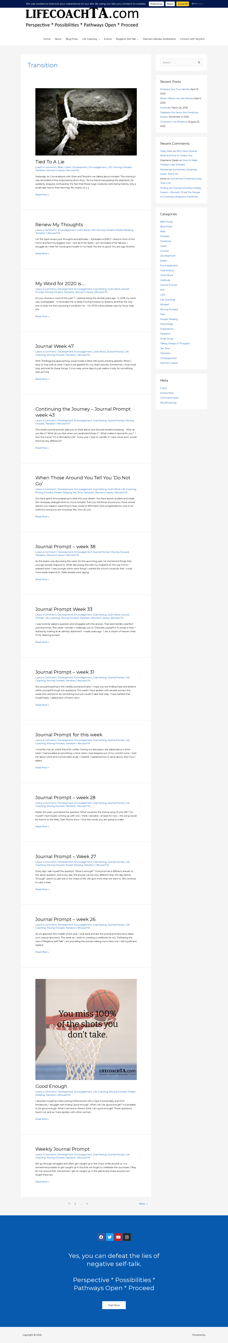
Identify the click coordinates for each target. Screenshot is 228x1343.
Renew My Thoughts (59, 224)
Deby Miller (166, 151)
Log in (163, 388)
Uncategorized (168, 358)
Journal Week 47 (54, 346)
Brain (60, 167)
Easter (163, 260)
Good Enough (51, 1086)
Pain (162, 314)
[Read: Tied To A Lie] (86, 121)
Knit (162, 290)
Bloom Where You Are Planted (177, 98)
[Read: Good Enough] (86, 1029)
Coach (67, 167)
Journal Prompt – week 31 (64, 672)
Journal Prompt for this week (68, 735)
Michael (164, 169)
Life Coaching (89, 39)
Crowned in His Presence (174, 121)
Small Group (166, 338)
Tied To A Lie (50, 162)
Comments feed (169, 397)
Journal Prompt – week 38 (65, 546)
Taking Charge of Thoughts (175, 343)
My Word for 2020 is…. (60, 283)
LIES (110, 167)
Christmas (165, 241)
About (58, 39)
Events (108, 39)
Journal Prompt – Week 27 (65, 856)
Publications (166, 329)
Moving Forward (122, 167)
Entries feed (166, 393)
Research (165, 333)
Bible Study (166, 221)
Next (143, 1203)
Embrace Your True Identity (175, 89)
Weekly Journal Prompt (62, 1149)
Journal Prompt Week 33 (63, 609)
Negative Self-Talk (126, 39)
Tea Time (78, 492)
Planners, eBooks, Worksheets (159, 39)
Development (79, 167)
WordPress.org (168, 402)
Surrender (165, 107)
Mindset (164, 304)
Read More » (42, 194)
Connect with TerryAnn (192, 39)
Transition (40, 170)
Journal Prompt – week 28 (65, 797)
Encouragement (97, 167)
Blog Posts (72, 39)
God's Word (83, 230)
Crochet (164, 251)
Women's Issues (56, 170)
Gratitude (165, 280)
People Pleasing (124, 230)
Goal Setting (100, 289)
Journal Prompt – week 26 (65, 919)
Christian (165, 236)
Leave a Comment (45, 167)
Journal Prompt (115, 351)
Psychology (166, 324)
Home (46, 39)
